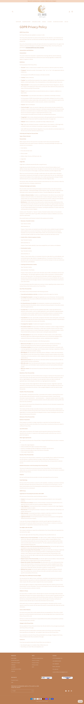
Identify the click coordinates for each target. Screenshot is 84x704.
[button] (12, 11)
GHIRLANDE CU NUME (15, 662)
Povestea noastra (14, 680)
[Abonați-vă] (32, 690)
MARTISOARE (13, 658)
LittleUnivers (40, 701)
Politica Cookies (35, 664)
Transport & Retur (35, 662)
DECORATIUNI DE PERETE (16, 669)
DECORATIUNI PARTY (15, 660)
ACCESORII (13, 667)
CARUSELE (13, 664)
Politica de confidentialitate (37, 658)
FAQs (12, 682)
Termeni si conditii (35, 660)
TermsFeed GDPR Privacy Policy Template (35, 47)
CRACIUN (13, 671)
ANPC (33, 667)
